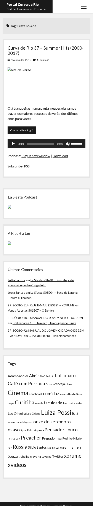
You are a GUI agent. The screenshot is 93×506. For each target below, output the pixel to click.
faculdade (53, 402)
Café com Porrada (26, 383)
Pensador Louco (61, 429)
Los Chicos (33, 413)
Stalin (50, 447)
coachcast (35, 394)
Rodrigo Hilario (72, 438)
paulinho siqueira (33, 430)
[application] (46, 143)
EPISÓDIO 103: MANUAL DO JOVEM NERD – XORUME (46, 318)
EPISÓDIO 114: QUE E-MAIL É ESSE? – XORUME (41, 305)
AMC (42, 376)
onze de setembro (52, 421)
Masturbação (15, 422)
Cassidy (50, 384)
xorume (73, 455)
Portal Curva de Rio (22, 4)
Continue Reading (23, 131)
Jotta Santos (16, 280)
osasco (15, 429)
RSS (27, 166)
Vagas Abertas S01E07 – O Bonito (31, 310)
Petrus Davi (14, 438)
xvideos (17, 464)
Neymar (27, 422)
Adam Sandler (18, 376)
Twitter (57, 456)
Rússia (20, 446)
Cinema (18, 392)
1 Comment (43, 59)
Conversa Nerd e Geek (70, 394)
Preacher (31, 438)
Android (50, 376)
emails (39, 403)
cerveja (59, 384)
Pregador (49, 438)
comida (50, 393)
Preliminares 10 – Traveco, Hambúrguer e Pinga (44, 323)
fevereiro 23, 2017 (21, 59)
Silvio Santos (37, 447)
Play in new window (35, 156)
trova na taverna (40, 456)
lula (75, 413)
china (69, 384)
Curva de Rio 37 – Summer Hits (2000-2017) (45, 50)
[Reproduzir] (13, 144)
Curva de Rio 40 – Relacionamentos (52, 335)
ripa (59, 438)
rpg (10, 447)
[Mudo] (68, 144)
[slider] (77, 143)
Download (60, 156)
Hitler (79, 403)
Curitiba (24, 402)
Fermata (69, 403)
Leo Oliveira (17, 413)
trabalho (23, 456)
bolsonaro (65, 375)
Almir (34, 375)
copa (11, 403)
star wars (60, 447)
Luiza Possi (56, 412)
